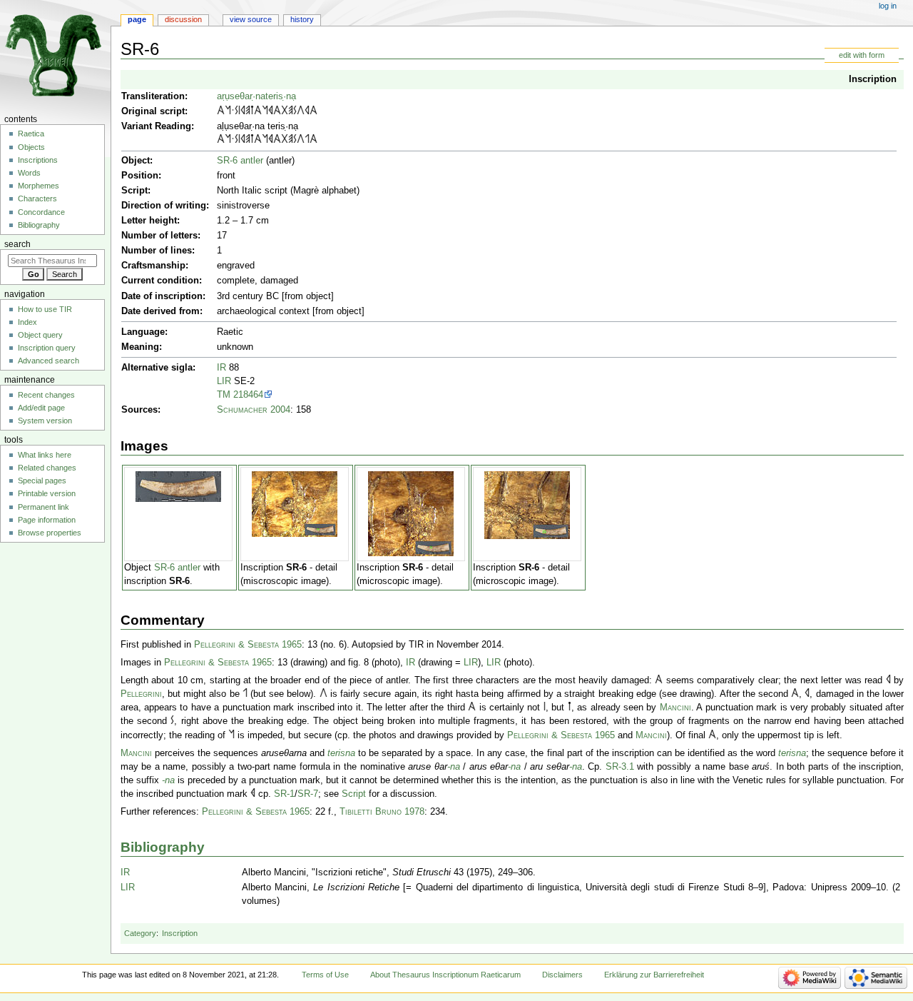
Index (27, 322)
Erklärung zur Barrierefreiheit (654, 974)
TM (223, 395)
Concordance (41, 212)
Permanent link (43, 507)
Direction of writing (163, 206)
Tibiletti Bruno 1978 (382, 812)
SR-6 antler (240, 161)
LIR (224, 381)
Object (135, 161)
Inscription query (47, 347)
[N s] (228, 111)
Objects (31, 147)
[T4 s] (252, 111)
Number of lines (156, 251)
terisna (341, 753)
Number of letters (159, 236)
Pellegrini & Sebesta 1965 (248, 645)
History (302, 19)
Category (140, 933)
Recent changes (46, 395)
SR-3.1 (620, 767)
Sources (139, 410)
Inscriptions (38, 160)
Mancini (675, 708)
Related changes (47, 467)
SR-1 (284, 794)
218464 (248, 395)
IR (221, 368)
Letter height (149, 221)
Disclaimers (562, 974)
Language (143, 332)
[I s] (239, 111)
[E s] (247, 111)
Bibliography (163, 847)
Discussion (183, 19)
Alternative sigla (157, 368)
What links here (44, 455)
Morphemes (38, 185)
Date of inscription (162, 296)
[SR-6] (294, 504)
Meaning (140, 347)
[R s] (242, 111)
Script (134, 191)
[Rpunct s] (270, 111)
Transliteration (153, 96)
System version (45, 420)
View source (251, 19)
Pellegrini (141, 694)
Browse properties (49, 532)
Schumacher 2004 (253, 410)
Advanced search (48, 360)
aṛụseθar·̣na (241, 96)
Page (137, 19)
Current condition (160, 281)
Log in (888, 5)
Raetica (31, 133)
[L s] (307, 140)
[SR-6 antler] (178, 486)
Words (29, 172)
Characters (37, 198)
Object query (40, 335)
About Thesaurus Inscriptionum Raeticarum (445, 974)
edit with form (861, 55)
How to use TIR (45, 309)
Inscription (873, 79)
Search (17, 244)
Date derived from (160, 311)
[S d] (236, 111)
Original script (153, 111)
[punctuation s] (233, 111)
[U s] (301, 111)
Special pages (42, 480)
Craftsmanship (153, 266)
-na (453, 767)
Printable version (47, 493)
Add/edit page (41, 407)
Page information (47, 519)
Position (139, 176)
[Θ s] (284, 111)
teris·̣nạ (280, 96)
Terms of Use (325, 974)
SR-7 (307, 794)
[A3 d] (221, 111)
